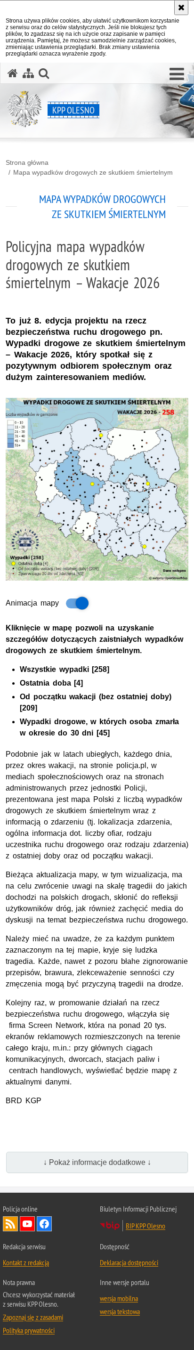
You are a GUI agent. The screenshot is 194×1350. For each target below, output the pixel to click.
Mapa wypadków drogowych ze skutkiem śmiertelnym (93, 172)
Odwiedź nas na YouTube (27, 1223)
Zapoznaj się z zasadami (33, 1317)
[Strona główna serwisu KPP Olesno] (13, 73)
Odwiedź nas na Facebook (44, 1223)
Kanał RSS (10, 1223)
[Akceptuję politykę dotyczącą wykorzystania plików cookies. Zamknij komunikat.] (181, 7)
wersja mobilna (119, 1298)
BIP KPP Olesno (145, 1225)
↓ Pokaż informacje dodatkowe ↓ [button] (97, 1162)
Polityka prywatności (29, 1330)
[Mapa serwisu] (28, 73)
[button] (177, 74)
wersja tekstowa (120, 1311)
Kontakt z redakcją (26, 1262)
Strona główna (27, 162)
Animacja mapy (32, 603)
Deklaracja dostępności (129, 1262)
